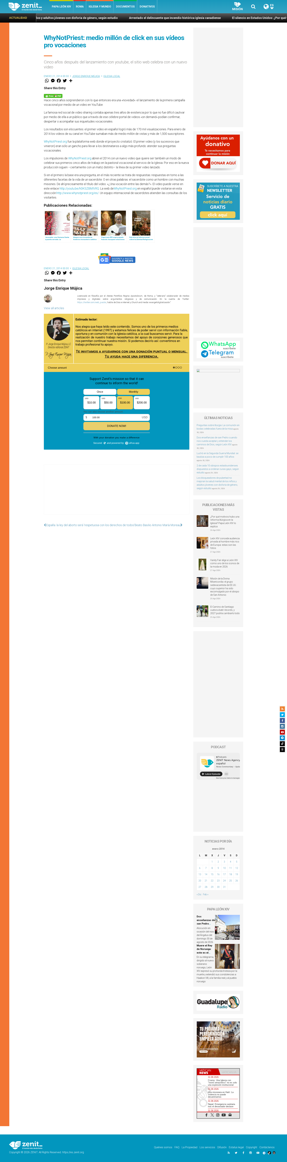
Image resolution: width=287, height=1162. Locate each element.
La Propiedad (189, 1147)
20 (199, 880)
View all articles (54, 308)
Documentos (125, 6)
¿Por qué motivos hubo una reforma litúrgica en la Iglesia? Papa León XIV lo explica (224, 521)
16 (218, 874)
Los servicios (207, 1147)
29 (212, 887)
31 (224, 887)
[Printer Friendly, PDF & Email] (53, 95)
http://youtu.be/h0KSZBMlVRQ (79, 188)
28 (206, 887)
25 (230, 880)
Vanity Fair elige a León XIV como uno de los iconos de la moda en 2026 (224, 563)
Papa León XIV (61, 6)
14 (206, 874)
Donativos (147, 6)
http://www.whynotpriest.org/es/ (77, 193)
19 (236, 874)
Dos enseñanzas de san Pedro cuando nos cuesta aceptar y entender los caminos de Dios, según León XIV (217, 441)
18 (230, 874)
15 (212, 874)
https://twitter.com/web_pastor (91, 302)
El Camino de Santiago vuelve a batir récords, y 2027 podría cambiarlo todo (225, 610)
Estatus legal (236, 1147)
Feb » (205, 894)
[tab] (207, 1072)
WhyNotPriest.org (55, 141)
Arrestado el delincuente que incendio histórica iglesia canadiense (98, 18)
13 (199, 874)
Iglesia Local (111, 76)
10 (224, 868)
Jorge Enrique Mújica (86, 76)
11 (230, 868)
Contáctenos (267, 1147)
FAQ (177, 1147)
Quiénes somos (163, 1147)
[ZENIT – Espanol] (29, 6)
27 (199, 887)
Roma (80, 6)
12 (236, 868)
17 (224, 874)
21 (206, 880)
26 (236, 880)
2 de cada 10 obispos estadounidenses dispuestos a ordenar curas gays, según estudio (218, 469)
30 (218, 887)
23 (218, 880)
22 (212, 880)
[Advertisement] (117, 493)
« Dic (199, 894)
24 (224, 880)
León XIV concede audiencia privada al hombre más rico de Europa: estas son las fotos (225, 543)
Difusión (222, 1147)
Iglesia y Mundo (100, 6)
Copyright (251, 1147)
